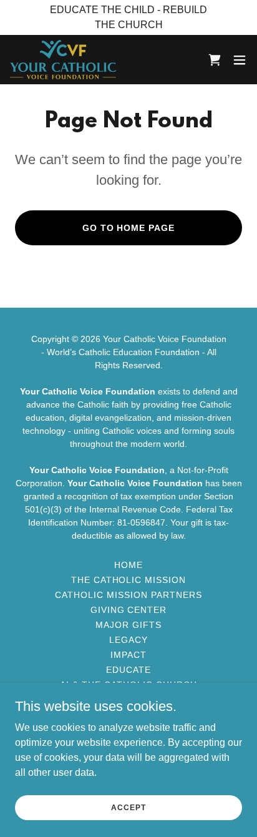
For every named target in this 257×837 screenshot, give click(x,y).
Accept (128, 807)
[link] (63, 59)
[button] (239, 59)
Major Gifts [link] (128, 625)
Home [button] (128, 565)
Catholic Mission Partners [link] (128, 595)
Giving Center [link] (128, 610)
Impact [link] (128, 655)
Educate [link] (128, 670)
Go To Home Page (128, 228)
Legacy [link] (128, 640)
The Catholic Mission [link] (129, 580)
